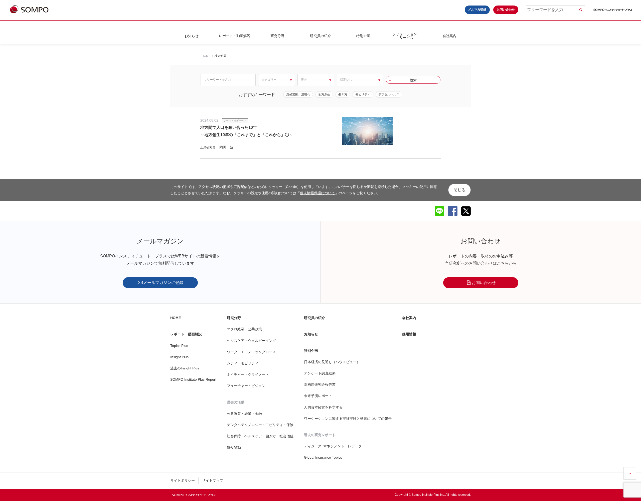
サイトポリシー (182, 480)
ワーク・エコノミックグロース (251, 352)
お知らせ (192, 36)
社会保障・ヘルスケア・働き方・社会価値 (260, 436)
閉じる (459, 190)
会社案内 (449, 36)
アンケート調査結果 (320, 373)
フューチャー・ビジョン (246, 386)
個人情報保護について (317, 193)
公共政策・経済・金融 (244, 414)
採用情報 (409, 334)
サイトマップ (212, 480)
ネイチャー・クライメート (248, 374)
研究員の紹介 (320, 36)
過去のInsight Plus (184, 368)
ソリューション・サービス (406, 35)
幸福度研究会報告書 (320, 384)
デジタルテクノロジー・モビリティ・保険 (260, 425)
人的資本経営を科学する (323, 407)
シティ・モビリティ (242, 363)
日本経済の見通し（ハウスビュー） (332, 362)
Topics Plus (179, 346)
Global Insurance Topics (323, 457)
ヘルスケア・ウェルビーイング (251, 341)
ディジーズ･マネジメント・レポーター (334, 446)
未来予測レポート (318, 396)
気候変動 (234, 447)
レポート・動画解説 (234, 36)
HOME (206, 56)
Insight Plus (179, 357)
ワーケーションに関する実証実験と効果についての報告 (348, 419)
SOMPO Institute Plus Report (193, 379)
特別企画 (363, 36)
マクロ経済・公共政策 (244, 329)
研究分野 (277, 36)
